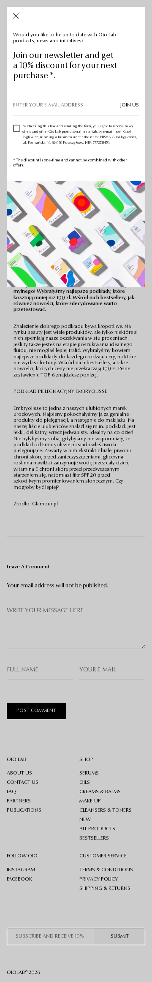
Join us (129, 105)
